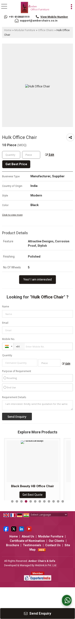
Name (5, 306)
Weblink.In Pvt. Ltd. (46, 565)
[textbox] (31, 155)
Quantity (7, 355)
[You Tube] (29, 528)
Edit (51, 154)
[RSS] (42, 549)
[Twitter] (13, 528)
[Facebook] (6, 528)
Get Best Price (16, 164)
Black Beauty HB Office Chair (32, 486)
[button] (54, 16)
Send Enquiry (40, 613)
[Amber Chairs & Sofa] (35, 8)
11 (58, 501)
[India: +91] (8, 346)
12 (62, 501)
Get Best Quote (32, 494)
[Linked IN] (21, 528)
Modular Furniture (24, 30)
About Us (28, 536)
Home (7, 30)
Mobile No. (8, 339)
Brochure (12, 545)
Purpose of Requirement (16, 371)
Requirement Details (14, 397)
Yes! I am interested (37, 279)
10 (53, 501)
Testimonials (32, 545)
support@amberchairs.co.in (39, 20)
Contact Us (53, 545)
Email (5, 323)
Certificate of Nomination (27, 540)
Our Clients (56, 540)
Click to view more (12, 214)
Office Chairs (46, 30)
